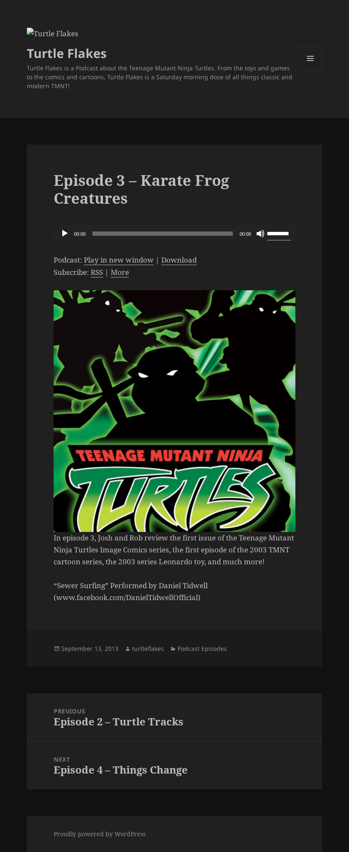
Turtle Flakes (66, 53)
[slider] (279, 232)
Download (179, 260)
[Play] (64, 233)
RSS (97, 272)
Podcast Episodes (202, 648)
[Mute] (260, 233)
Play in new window (119, 260)
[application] (174, 233)
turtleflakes (148, 648)
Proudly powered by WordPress (100, 834)
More (120, 272)
